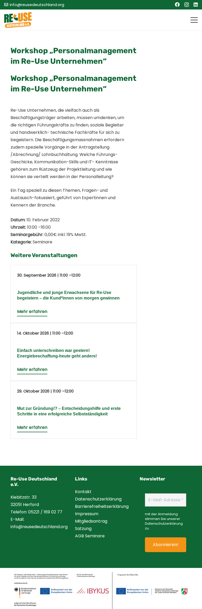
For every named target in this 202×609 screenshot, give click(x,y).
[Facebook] (177, 4)
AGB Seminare (90, 536)
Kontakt (83, 492)
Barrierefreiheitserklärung (102, 506)
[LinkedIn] (196, 4)
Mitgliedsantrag (91, 521)
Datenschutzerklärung (98, 499)
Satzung (83, 528)
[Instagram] (186, 4)
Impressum (86, 514)
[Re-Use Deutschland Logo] (18, 20)
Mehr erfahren (32, 311)
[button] (194, 20)
